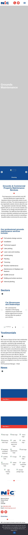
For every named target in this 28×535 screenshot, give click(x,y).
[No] (25, 529)
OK (14, 532)
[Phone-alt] (14, 2)
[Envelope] (18, 2)
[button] (24, 3)
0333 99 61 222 (7, 506)
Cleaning (14, 177)
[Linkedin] (2, 511)
